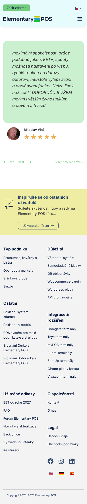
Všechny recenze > (69, 162)
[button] (80, 19)
